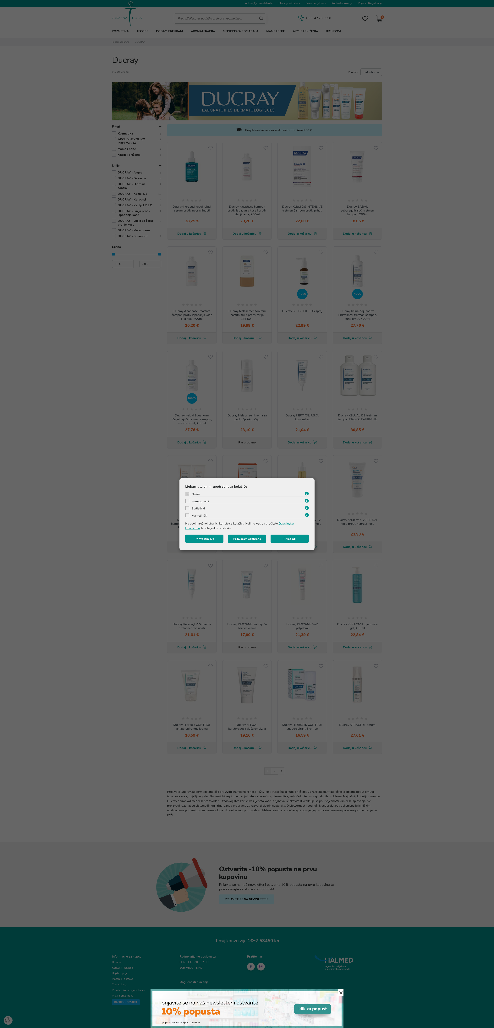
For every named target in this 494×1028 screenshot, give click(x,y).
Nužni (196, 494)
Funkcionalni (200, 501)
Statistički (198, 508)
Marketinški (199, 515)
